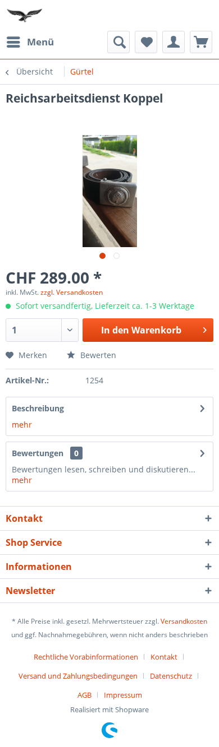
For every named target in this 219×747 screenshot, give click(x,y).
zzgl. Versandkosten (71, 292)
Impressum (123, 695)
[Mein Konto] (173, 42)
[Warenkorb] (201, 42)
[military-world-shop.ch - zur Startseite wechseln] (25, 15)
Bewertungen (37, 453)
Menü (40, 41)
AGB (84, 695)
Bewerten (97, 355)
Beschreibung (38, 408)
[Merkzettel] (146, 42)
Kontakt (163, 657)
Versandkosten (184, 621)
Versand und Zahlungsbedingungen (78, 676)
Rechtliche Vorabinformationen (86, 657)
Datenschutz (171, 676)
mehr (22, 424)
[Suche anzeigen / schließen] (118, 42)
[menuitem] (30, 42)
